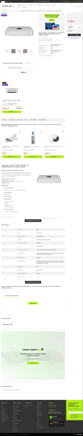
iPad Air (38, 422)
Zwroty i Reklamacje (16, 410)
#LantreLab (15, 428)
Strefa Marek (3, 412)
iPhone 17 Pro (39, 405)
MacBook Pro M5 (40, 415)
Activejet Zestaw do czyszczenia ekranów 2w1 (31, 147)
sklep (3, 1)
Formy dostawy (15, 405)
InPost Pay (15, 408)
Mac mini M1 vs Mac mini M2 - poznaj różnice (12, 390)
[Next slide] (34, 30)
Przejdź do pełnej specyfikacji (46, 55)
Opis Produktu (11, 119)
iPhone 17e (38, 410)
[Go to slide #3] (19, 51)
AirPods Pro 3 (39, 425)
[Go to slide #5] (31, 51)
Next (29, 70)
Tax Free (14, 415)
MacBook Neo (39, 412)
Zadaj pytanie (33, 303)
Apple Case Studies (16, 423)
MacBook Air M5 (39, 413)
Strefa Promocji (15, 431)
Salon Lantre (3, 408)
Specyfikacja (20, 119)
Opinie (26, 119)
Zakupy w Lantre (4, 413)
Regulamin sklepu (4, 415)
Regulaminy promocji (5, 417)
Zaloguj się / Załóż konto (29, 405)
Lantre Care (15, 417)
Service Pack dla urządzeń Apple (17, 421)
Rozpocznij (33, 363)
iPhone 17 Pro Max (40, 407)
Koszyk (26, 407)
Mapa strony (3, 420)
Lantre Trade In (32, 119)
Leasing (14, 412)
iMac (37, 417)
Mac (11, 10)
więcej (78, 27)
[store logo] (7, 6)
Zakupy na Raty (15, 413)
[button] (77, 5)
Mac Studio (39, 420)
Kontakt (2, 422)
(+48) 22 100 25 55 (78, 1)
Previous (4, 70)
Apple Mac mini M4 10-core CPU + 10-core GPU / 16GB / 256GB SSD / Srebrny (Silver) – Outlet (11, 101)
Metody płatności (16, 407)
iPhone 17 (38, 408)
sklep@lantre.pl (67, 1)
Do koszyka (11, 111)
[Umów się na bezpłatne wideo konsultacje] (56, 419)
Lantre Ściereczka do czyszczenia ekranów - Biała (10, 147)
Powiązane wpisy (42, 119)
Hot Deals (14, 426)
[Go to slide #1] (7, 51)
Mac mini (16, 10)
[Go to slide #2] (13, 51)
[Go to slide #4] (25, 51)
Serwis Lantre (3, 410)
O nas (2, 405)
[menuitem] (20, 5)
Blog (2, 407)
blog (11, 1)
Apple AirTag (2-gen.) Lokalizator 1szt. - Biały (54, 147)
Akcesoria (4, 119)
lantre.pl (8, 434)
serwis (7, 1)
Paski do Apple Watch (40, 427)
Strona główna (4, 10)
